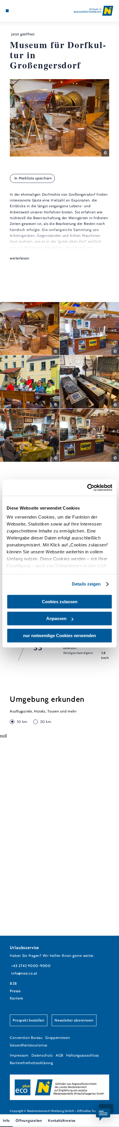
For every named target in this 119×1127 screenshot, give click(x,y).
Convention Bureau (26, 1037)
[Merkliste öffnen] (20, 10)
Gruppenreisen (57, 1037)
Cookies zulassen (59, 601)
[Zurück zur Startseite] (93, 11)
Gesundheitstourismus (28, 1045)
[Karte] (16, 10)
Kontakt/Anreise (61, 1120)
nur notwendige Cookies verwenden (59, 635)
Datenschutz (42, 1055)
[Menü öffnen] (7, 10)
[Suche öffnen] (25, 10)
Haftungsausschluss (82, 1055)
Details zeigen (86, 583)
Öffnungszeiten (29, 1120)
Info (6, 1120)
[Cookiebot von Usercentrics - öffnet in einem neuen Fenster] (87, 487)
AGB (59, 1055)
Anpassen (56, 618)
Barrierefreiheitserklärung (31, 1063)
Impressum (19, 1055)
